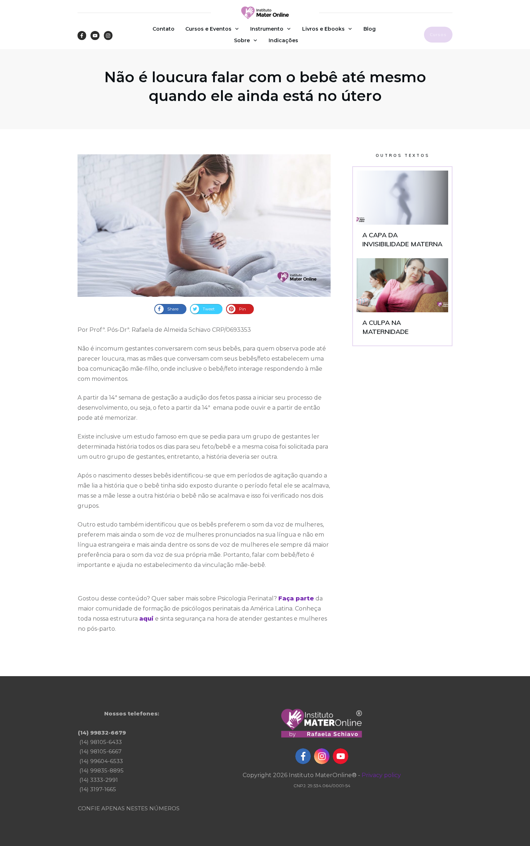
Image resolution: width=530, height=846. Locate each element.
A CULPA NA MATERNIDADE (402, 300)
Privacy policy (381, 775)
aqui (146, 618)
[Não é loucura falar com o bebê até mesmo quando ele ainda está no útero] (204, 225)
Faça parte (296, 598)
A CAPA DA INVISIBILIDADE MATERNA (402, 212)
